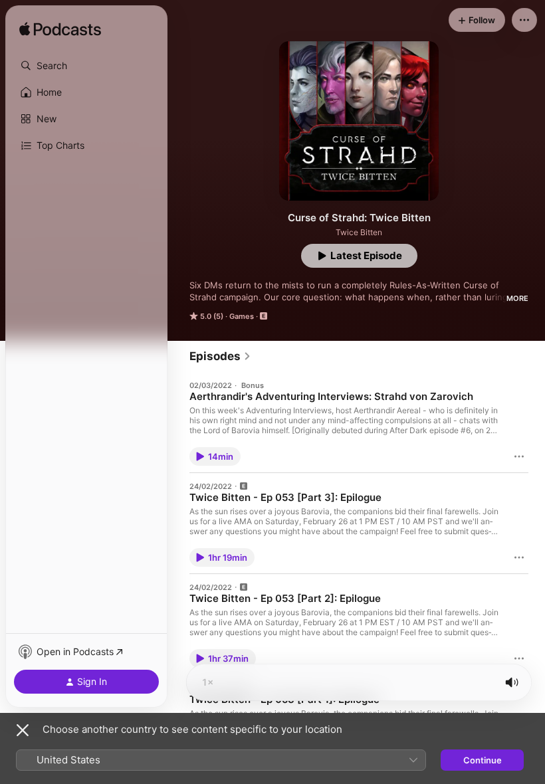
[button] (86, 65)
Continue (482, 760)
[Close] (23, 730)
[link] (220, 356)
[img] (60, 30)
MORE (517, 298)
